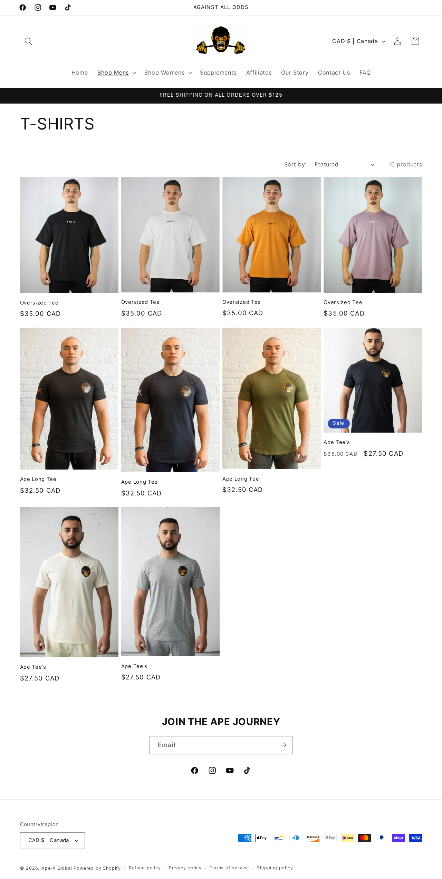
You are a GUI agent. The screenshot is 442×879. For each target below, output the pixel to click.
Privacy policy (185, 868)
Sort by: (295, 164)
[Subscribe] (283, 745)
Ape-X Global (56, 868)
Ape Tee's (337, 442)
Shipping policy (275, 868)
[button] (29, 41)
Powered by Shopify (97, 868)
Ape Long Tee (38, 479)
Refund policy (145, 868)
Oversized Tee (39, 303)
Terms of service (229, 868)
